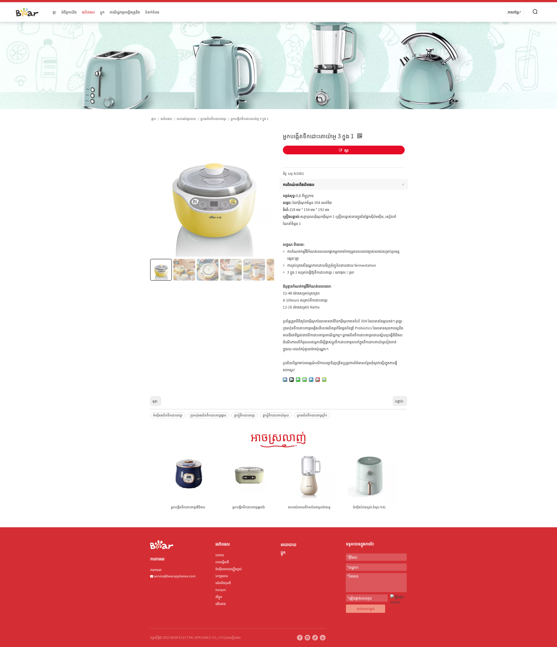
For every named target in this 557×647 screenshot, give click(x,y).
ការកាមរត (155, 570)
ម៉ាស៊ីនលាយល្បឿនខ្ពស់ (228, 569)
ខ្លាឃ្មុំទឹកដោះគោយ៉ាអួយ (276, 415)
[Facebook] (300, 637)
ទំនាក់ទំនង (152, 12)
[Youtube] (322, 637)
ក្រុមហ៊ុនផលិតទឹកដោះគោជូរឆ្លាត (208, 415)
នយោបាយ (288, 544)
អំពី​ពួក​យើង (69, 12)
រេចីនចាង (220, 604)
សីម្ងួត (218, 597)
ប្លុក (102, 12)
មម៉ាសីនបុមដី (223, 583)
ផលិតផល (88, 12)
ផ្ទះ (54, 12)
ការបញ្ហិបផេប (233, 637)
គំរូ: (285, 173)
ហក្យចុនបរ (221, 576)
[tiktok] (315, 637)
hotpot (220, 590)
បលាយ (219, 555)
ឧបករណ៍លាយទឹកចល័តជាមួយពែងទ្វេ (309, 507)
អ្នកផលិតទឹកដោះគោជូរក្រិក (312, 415)
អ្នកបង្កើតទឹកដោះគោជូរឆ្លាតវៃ (248, 507)
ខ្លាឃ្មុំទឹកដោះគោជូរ (244, 415)
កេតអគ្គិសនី (222, 562)
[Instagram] (307, 637)
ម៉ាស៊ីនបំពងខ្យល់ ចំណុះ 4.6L (369, 507)
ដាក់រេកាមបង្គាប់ (366, 609)
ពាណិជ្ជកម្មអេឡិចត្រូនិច (125, 12)
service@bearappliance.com (174, 576)
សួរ (346, 150)
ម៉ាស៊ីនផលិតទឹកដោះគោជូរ (167, 415)
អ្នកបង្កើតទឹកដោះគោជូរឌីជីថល (188, 507)
